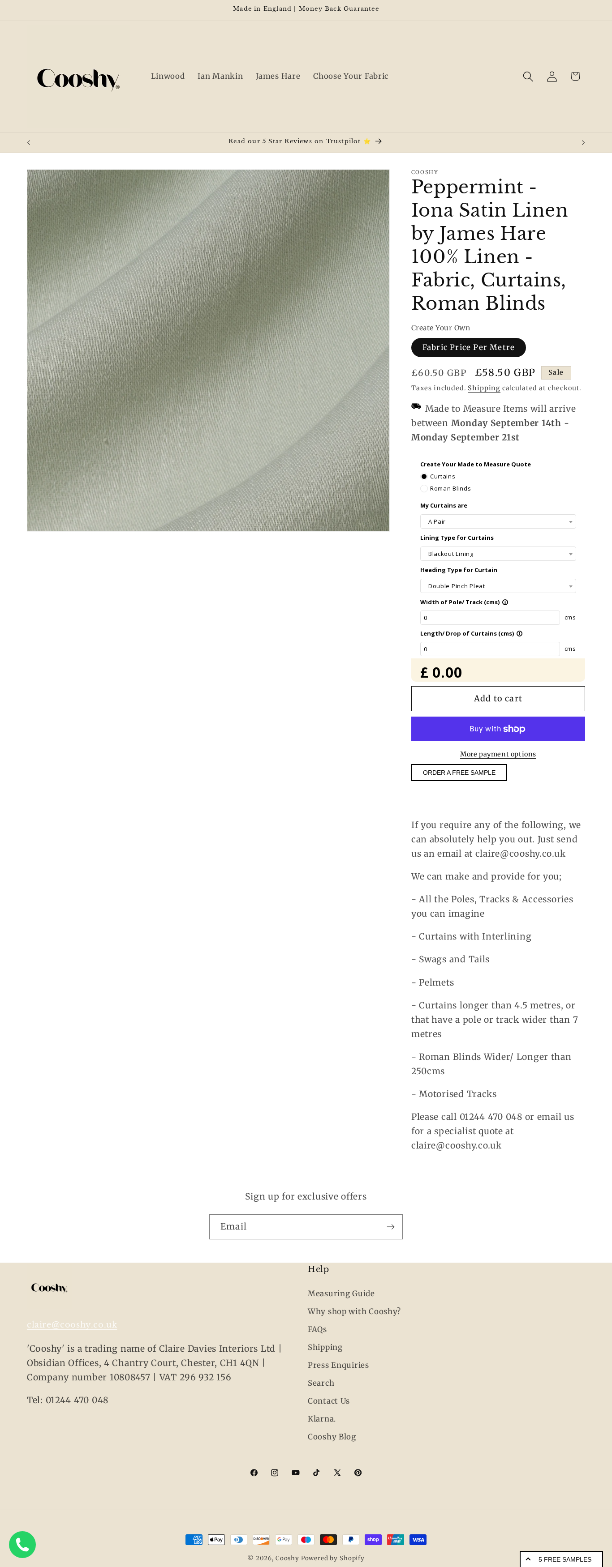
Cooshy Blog (332, 1437)
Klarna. (322, 1419)
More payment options (498, 754)
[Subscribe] (390, 1226)
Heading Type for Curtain (458, 570)
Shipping (484, 388)
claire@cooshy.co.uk (72, 1325)
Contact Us (329, 1401)
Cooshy (287, 1558)
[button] (528, 76)
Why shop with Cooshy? (354, 1311)
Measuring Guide (341, 1293)
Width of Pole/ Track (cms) (464, 602)
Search (321, 1383)
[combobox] (498, 522)
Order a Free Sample (459, 773)
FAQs (317, 1329)
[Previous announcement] (29, 142)
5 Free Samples (565, 1559)
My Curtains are (443, 505)
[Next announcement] (583, 142)
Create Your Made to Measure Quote (475, 464)
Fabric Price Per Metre (468, 347)
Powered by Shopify (333, 1558)
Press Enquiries (338, 1365)
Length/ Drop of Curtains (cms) (471, 633)
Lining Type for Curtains (457, 538)
